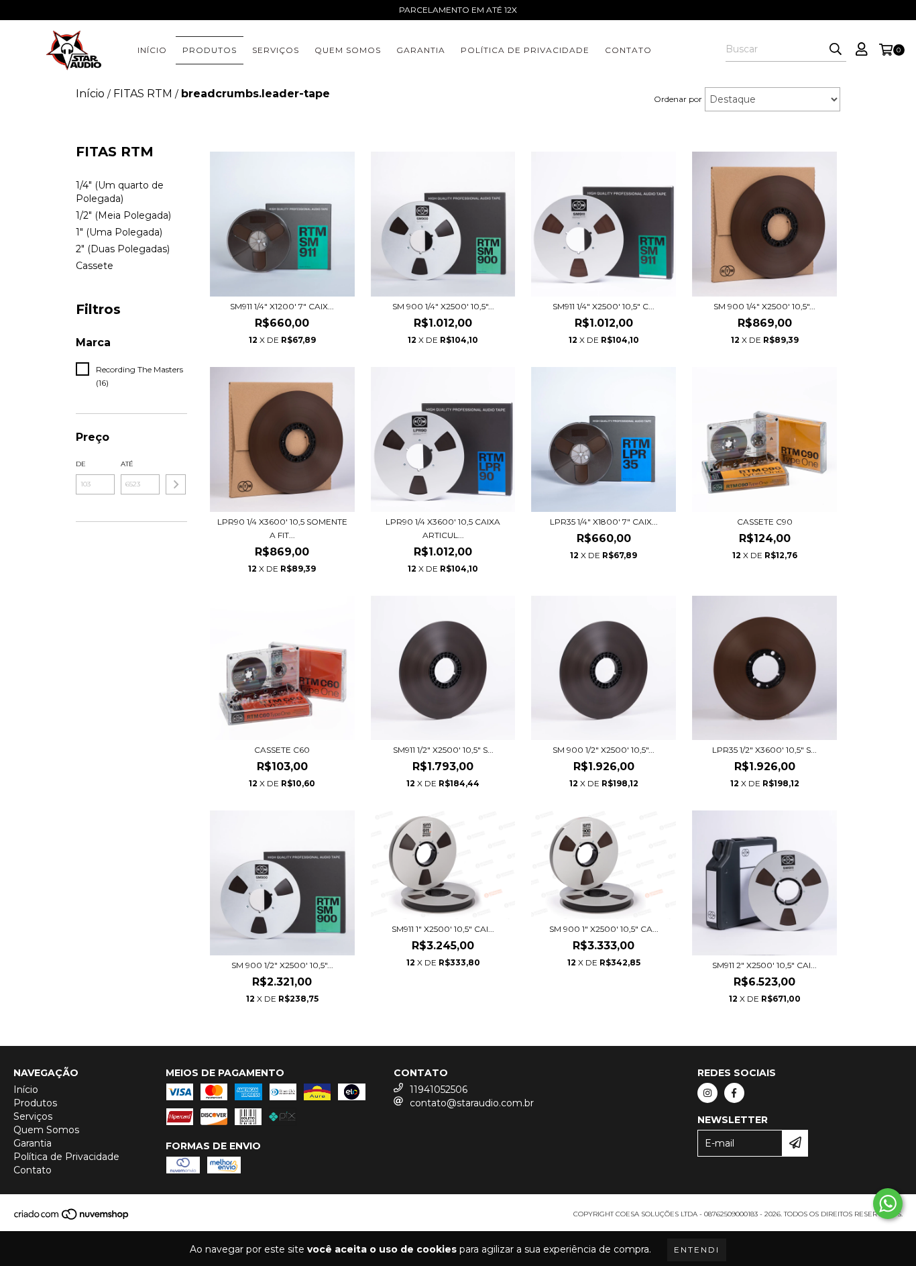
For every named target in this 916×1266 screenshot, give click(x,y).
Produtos (209, 50)
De (81, 464)
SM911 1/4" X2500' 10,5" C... (603, 306)
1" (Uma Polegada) (119, 232)
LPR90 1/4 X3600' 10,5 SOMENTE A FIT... (282, 528)
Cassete (94, 266)
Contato (628, 50)
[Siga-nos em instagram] (707, 1093)
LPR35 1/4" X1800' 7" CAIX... (604, 522)
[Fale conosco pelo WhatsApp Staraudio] (888, 1203)
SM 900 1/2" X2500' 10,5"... (603, 750)
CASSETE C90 (765, 522)
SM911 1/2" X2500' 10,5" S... (443, 750)
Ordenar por (678, 99)
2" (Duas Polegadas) (123, 249)
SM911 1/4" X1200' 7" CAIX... (282, 306)
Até (127, 464)
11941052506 (438, 1090)
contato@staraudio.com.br (472, 1103)
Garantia (420, 50)
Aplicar (176, 484)
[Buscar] (835, 50)
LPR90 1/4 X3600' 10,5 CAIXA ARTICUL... (443, 528)
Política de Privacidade (525, 50)
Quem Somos (347, 50)
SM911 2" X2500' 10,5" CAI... (764, 965)
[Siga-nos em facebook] (734, 1093)
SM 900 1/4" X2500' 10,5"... (443, 306)
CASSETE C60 (282, 750)
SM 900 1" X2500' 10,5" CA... (604, 929)
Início (152, 50)
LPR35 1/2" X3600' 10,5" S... (764, 750)
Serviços (275, 50)
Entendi (697, 1250)
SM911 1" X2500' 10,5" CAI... (443, 929)
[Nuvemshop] (72, 1218)
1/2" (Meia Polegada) (123, 215)
